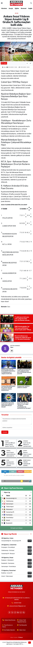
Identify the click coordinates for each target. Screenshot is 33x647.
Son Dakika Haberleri (9, 630)
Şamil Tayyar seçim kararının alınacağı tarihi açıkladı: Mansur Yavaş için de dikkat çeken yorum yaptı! (10, 454)
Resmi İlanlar (27, 460)
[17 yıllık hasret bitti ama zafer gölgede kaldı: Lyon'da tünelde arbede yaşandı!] (24, 364)
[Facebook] (9, 612)
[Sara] (5, 348)
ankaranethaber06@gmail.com (17, 606)
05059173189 (17, 602)
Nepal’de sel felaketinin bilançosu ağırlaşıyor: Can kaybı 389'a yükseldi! (16, 644)
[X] (12, 612)
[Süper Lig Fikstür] (31, 534)
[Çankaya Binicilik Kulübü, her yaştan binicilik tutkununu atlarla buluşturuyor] (8, 381)
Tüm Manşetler (23, 625)
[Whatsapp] (21, 612)
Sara (5, 67)
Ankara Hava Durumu (10, 620)
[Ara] (31, 3)
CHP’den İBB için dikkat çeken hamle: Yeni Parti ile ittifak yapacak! (10, 444)
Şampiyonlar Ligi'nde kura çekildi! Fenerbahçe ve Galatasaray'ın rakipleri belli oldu (10, 463)
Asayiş (11, 8)
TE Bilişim (20, 637)
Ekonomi (23, 8)
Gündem (4, 8)
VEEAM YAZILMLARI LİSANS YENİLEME (26, 463)
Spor (16, 13)
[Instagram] (15, 612)
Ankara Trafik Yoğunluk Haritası (21, 620)
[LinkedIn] (18, 612)
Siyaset (8, 450)
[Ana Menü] (2, 3)
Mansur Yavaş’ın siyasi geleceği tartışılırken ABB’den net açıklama (27, 454)
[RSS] (23, 612)
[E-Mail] (11, 351)
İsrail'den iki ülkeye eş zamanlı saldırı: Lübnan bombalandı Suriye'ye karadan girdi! (27, 444)
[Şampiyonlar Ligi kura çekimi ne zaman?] (24, 381)
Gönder (4, 432)
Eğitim (17, 8)
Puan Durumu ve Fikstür (7, 625)
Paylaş (4, 63)
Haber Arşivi (22, 630)
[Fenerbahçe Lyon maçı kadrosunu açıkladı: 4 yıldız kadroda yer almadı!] (8, 397)
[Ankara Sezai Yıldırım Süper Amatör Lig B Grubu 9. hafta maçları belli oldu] (16, 51)
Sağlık (30, 8)
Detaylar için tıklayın (17, 528)
